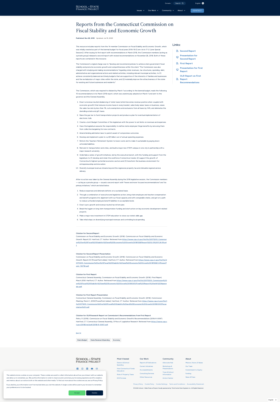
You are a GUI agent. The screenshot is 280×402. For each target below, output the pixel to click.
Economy (116, 340)
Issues (139, 10)
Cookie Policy (149, 384)
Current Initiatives (146, 366)
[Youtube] (92, 368)
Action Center (168, 378)
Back (78, 333)
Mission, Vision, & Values (194, 363)
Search (177, 3)
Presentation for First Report (191, 70)
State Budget (82, 340)
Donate (168, 3)
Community (167, 10)
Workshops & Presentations (168, 367)
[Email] (96, 368)
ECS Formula (121, 378)
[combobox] (272, 400)
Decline (94, 393)
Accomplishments (146, 370)
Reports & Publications (148, 363)
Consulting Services (147, 373)
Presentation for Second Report (188, 57)
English (271, 400)
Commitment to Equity (194, 370)
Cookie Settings (161, 384)
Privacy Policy (138, 384)
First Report (186, 63)
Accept (77, 393)
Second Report (188, 51)
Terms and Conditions (177, 384)
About (180, 10)
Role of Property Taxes (125, 374)
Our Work (152, 10)
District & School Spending (123, 364)
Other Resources (146, 377)
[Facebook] (77, 368)
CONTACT (197, 11)
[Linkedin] (87, 368)
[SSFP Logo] (87, 8)
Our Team (189, 366)
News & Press (190, 377)
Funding (188, 373)
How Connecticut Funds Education (126, 370)
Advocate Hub (168, 363)
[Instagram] (82, 368)
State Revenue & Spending (100, 340)
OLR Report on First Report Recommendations (190, 79)
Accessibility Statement (195, 384)
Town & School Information (168, 373)
